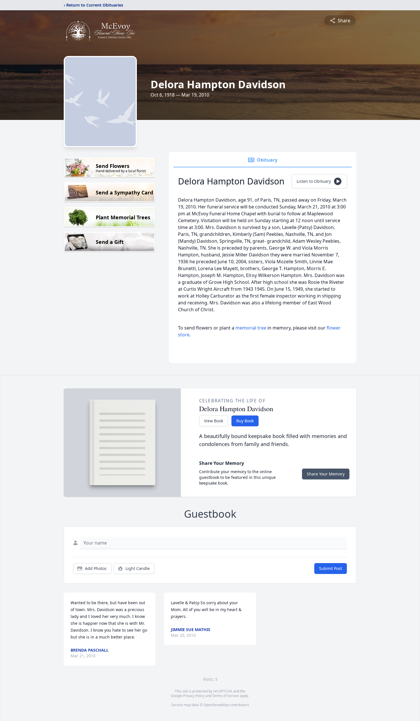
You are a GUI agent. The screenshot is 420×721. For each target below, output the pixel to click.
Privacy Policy (194, 695)
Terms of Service (225, 695)
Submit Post (330, 568)
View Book (213, 420)
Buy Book (245, 420)
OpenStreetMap (216, 704)
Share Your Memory (326, 474)
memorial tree (250, 328)
